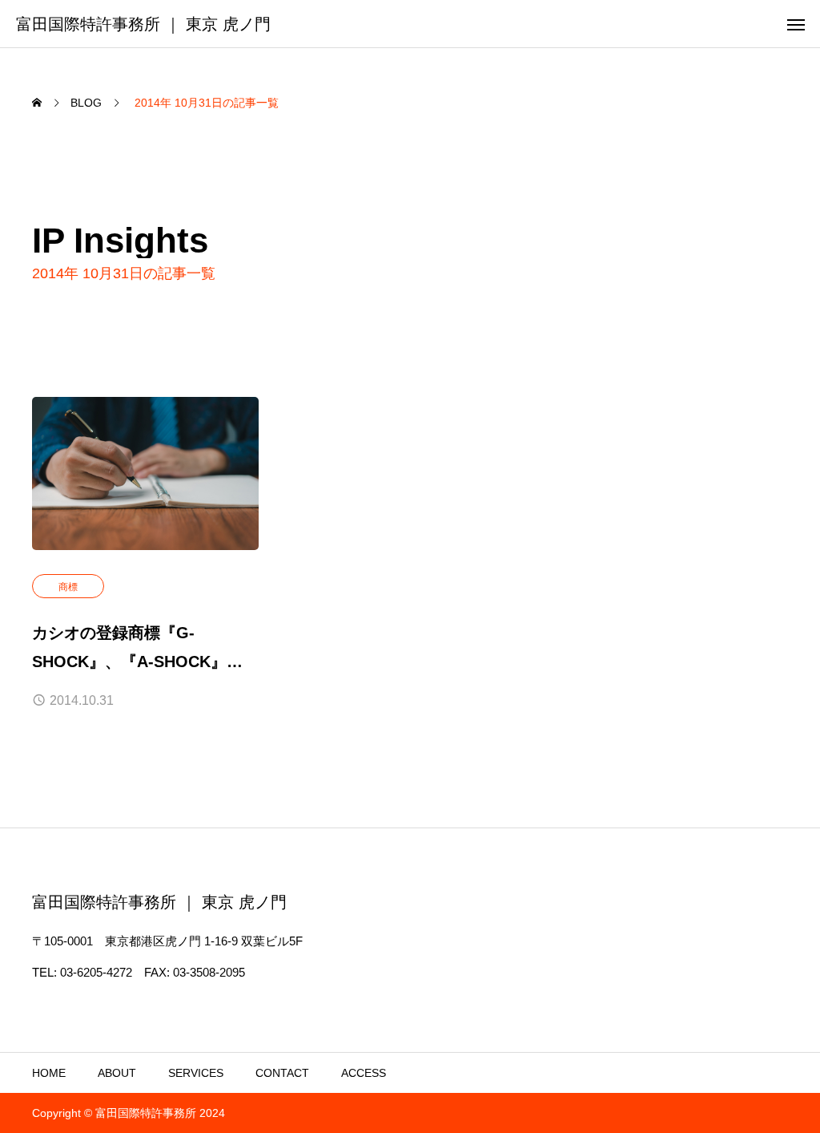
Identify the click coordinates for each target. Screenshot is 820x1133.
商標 (68, 587)
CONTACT (282, 1072)
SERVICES (195, 1072)
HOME (49, 1072)
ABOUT (117, 1072)
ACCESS (363, 1072)
